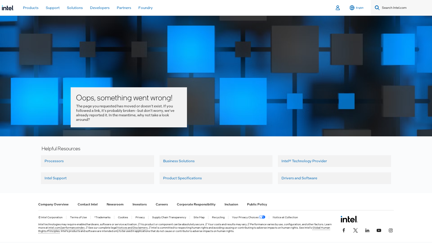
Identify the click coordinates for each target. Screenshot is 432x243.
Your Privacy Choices (245, 217)
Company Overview (53, 204)
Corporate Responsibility (196, 204)
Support (53, 7)
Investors (140, 204)
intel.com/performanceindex (66, 228)
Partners (124, 7)
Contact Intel (88, 204)
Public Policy (257, 204)
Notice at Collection (285, 217)
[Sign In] (338, 8)
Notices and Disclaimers (132, 228)
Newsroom (115, 204)
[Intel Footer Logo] (349, 219)
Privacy (140, 217)
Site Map (199, 217)
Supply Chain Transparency (169, 217)
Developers (100, 7)
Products (30, 7)
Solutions (75, 7)
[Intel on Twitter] (355, 230)
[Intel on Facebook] (344, 230)
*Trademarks (102, 217)
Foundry (145, 7)
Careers (162, 204)
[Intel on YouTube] (379, 230)
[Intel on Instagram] (390, 230)
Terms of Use (78, 217)
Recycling (218, 217)
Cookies (123, 217)
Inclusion (231, 204)
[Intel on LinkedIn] (367, 230)
